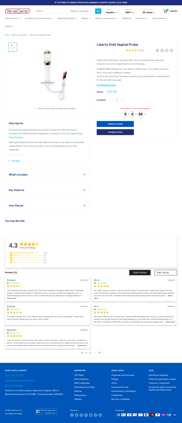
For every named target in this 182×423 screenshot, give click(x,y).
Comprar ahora (115, 132)
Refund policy (80, 395)
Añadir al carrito (115, 124)
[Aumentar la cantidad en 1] (123, 100)
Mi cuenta (148, 12)
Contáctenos (117, 395)
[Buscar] (98, 11)
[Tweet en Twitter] (167, 50)
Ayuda (8, 26)
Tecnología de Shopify (13, 414)
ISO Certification (81, 379)
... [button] (169, 322)
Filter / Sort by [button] (163, 273)
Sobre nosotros (159, 18)
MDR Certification (82, 383)
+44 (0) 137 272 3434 (14, 375)
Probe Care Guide (17, 155)
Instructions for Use (119, 387)
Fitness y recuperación (105, 18)
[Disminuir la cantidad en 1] (110, 100)
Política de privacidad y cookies (162, 379)
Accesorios (140, 18)
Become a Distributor (14, 385)
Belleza (84, 18)
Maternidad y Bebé (66, 18)
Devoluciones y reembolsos (123, 391)
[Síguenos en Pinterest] (86, 415)
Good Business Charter (84, 387)
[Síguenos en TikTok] (95, 415)
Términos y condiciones (159, 383)
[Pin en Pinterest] (162, 50)
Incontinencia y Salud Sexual (38, 18)
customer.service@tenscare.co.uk (19, 380)
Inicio (7, 35)
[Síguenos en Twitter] (76, 415)
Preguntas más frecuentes (122, 375)
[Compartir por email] (171, 50)
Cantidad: (101, 100)
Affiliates (78, 399)
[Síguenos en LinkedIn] (100, 415)
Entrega (114, 379)
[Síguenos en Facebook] (72, 415)
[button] (135, 50)
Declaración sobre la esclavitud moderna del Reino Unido (162, 388)
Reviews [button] (11, 272)
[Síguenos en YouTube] (90, 415)
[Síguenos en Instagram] (81, 415)
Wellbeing (126, 18)
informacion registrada (158, 375)
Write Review (139, 272)
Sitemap (78, 391)
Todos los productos (19, 35)
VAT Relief (79, 375)
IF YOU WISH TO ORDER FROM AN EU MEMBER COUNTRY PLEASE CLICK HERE (91, 2)
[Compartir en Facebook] (157, 50)
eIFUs (114, 383)
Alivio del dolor (11, 18)
